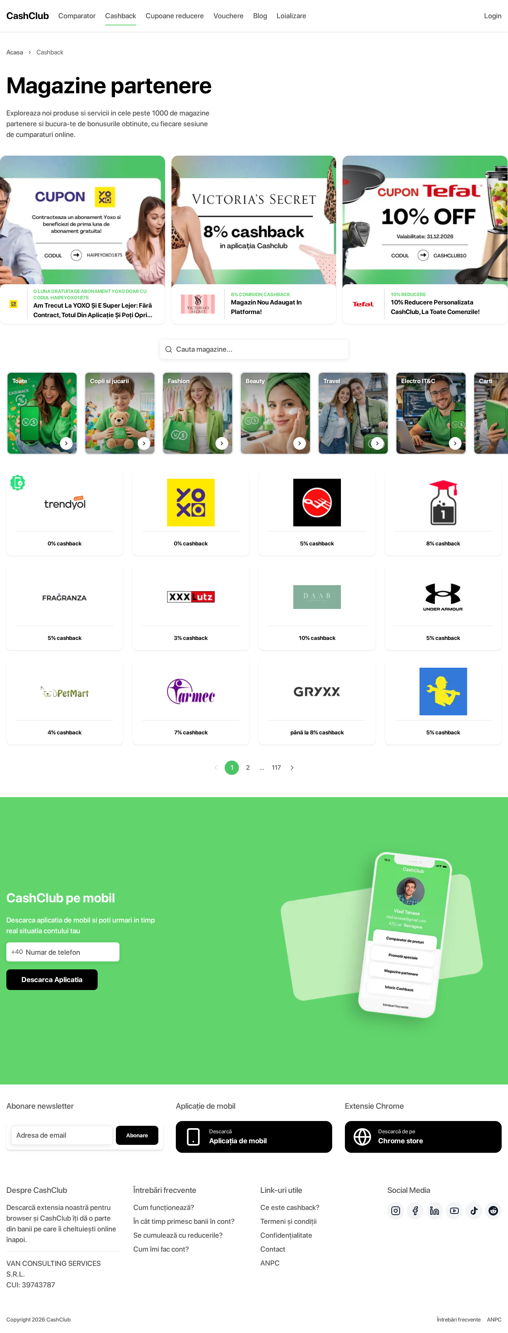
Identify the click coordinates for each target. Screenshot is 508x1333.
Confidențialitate (286, 1235)
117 (276, 767)
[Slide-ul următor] (501, 246)
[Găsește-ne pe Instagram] (395, 1210)
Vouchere (229, 16)
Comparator (77, 16)
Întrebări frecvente (459, 1319)
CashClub (27, 15)
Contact (272, 1249)
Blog (260, 16)
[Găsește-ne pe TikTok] (474, 1210)
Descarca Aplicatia (52, 979)
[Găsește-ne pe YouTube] (454, 1210)
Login (493, 16)
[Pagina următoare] (292, 768)
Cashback (120, 16)
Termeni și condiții (288, 1221)
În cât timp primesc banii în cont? (184, 1221)
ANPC (270, 1263)
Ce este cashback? (289, 1207)
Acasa (14, 52)
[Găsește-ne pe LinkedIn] (435, 1210)
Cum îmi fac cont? (161, 1249)
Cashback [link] (50, 52)
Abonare (137, 1135)
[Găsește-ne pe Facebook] (415, 1210)
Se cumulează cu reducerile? (178, 1235)
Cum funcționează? (163, 1207)
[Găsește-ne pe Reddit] (493, 1210)
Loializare (291, 16)
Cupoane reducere (175, 16)
